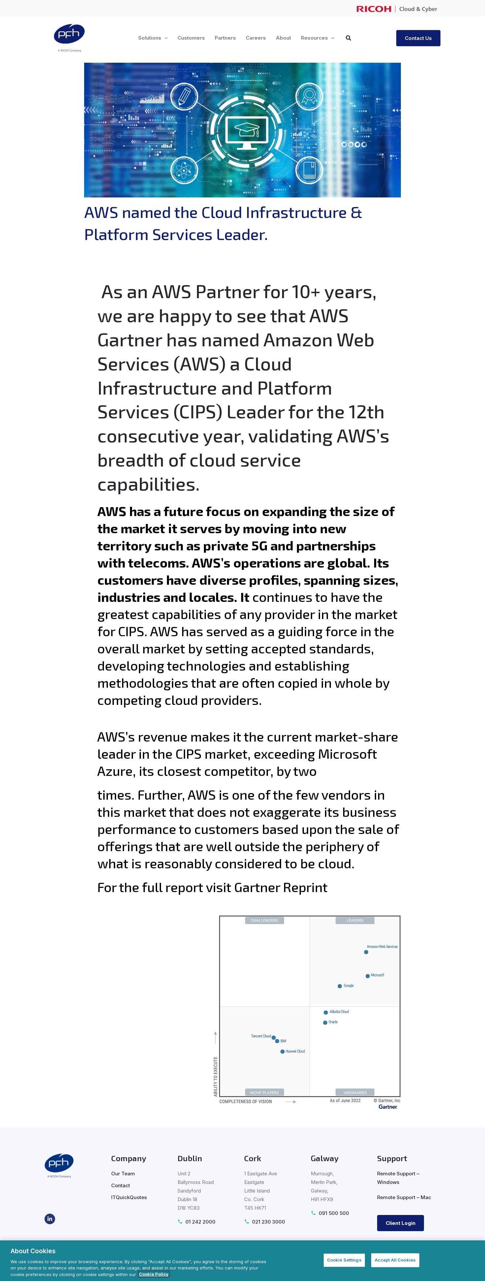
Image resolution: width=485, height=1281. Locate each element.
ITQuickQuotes (129, 1197)
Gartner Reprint (281, 887)
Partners (225, 38)
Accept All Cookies (395, 1260)
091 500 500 (334, 1213)
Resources (314, 38)
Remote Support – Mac (404, 1197)
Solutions (149, 38)
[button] (164, 38)
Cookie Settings (344, 1260)
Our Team (123, 1173)
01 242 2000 (200, 1221)
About (283, 38)
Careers (256, 38)
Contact (120, 1185)
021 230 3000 (268, 1221)
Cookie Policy (154, 1274)
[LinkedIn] (50, 1219)
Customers (191, 38)
